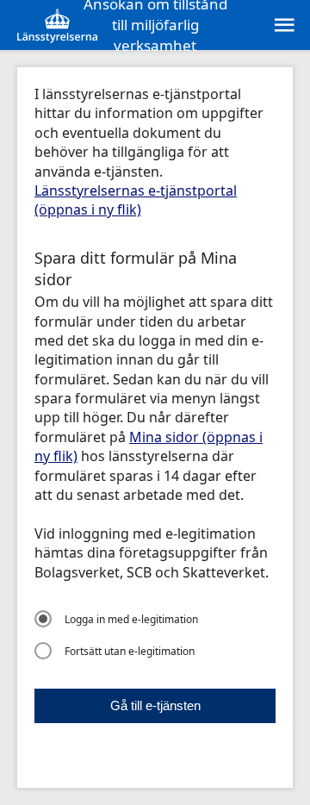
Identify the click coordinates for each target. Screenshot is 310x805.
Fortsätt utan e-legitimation (130, 651)
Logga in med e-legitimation (131, 619)
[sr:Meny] (283, 25)
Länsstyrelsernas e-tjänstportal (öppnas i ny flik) (135, 200)
